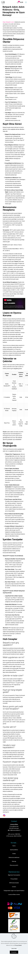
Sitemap (14, 861)
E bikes (14, 853)
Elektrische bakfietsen (14, 857)
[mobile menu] (26, 2)
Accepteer (14, 952)
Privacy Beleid (14, 879)
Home (14, 845)
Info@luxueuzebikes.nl (14, 830)
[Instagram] (4, 815)
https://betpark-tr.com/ (8, 22)
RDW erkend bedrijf (14, 882)
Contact (14, 886)
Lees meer (14, 948)
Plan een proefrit (14, 865)
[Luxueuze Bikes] (3, 2)
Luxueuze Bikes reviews (14, 894)
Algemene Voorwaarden (14, 875)
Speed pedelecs (14, 849)
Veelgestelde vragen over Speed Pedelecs (14, 890)
